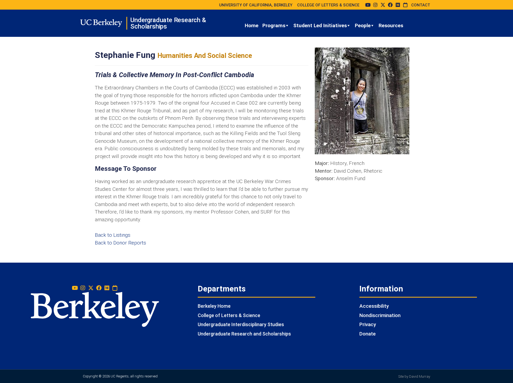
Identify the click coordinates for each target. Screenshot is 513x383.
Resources (391, 25)
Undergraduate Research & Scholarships (168, 23)
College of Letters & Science (229, 315)
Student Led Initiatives (320, 25)
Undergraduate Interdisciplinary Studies (241, 324)
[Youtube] (368, 5)
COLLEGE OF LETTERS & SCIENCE (328, 5)
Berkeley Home (214, 306)
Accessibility (374, 306)
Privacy (367, 324)
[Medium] (398, 5)
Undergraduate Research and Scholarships (244, 334)
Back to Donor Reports (120, 243)
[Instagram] (375, 5)
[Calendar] (405, 5)
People (363, 25)
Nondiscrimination (380, 315)
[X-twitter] (383, 5)
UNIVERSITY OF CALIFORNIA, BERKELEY (255, 5)
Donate (367, 334)
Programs (273, 25)
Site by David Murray (414, 376)
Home (251, 25)
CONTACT (420, 5)
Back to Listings (112, 235)
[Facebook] (390, 5)
